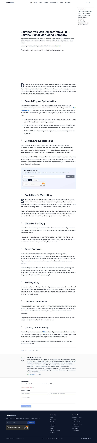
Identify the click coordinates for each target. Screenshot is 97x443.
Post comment (26, 406)
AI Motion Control (76, 421)
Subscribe (70, 176)
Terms (47, 438)
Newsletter (68, 2)
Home (51, 417)
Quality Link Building (83, 24)
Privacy (43, 438)
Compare (52, 424)
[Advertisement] (48, 18)
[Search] (86, 2)
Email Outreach (82, 19)
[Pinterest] (90, 438)
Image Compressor (77, 424)
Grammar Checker (76, 417)
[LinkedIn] (86, 438)
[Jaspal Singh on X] (38, 374)
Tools (40, 2)
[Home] (31, 2)
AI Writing (74, 419)
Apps (61, 2)
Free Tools (53, 421)
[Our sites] (15, 2)
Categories (53, 419)
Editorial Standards (55, 430)
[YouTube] (88, 438)
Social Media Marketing (84, 15)
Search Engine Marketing (84, 13)
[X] (81, 438)
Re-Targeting (81, 21)
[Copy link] (37, 350)
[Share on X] (26, 350)
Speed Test (75, 428)
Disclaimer (52, 438)
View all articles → (31, 374)
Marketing (57, 46)
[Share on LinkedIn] (33, 350)
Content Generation (83, 23)
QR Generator (75, 426)
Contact (52, 432)
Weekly (35, 180)
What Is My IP (75, 430)
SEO (44, 332)
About (51, 428)
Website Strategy (82, 17)
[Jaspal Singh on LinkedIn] (40, 374)
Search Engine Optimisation (85, 11)
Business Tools (54, 2)
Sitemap (58, 438)
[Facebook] (84, 438)
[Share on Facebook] (29, 350)
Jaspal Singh (24, 46)
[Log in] (90, 2)
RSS (62, 438)
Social (35, 2)
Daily (30, 180)
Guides (46, 2)
